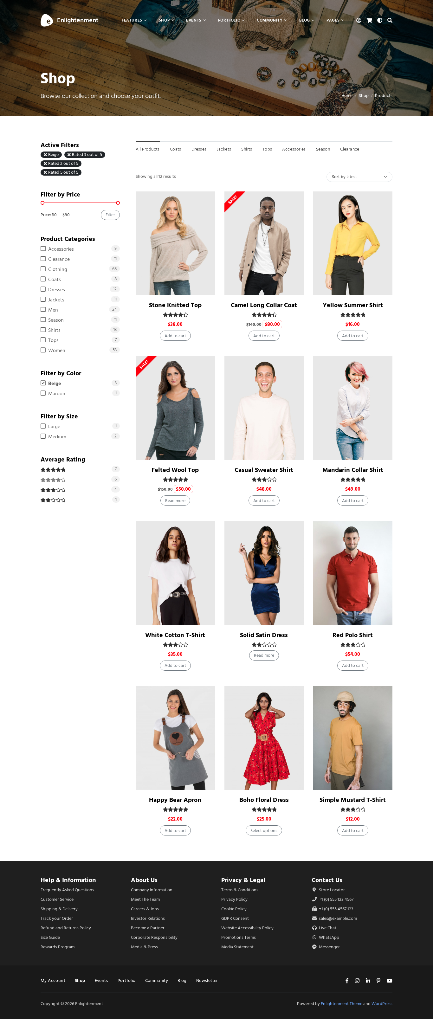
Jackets (224, 149)
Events (101, 980)
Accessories (294, 149)
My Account (53, 980)
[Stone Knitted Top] (175, 243)
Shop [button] (164, 20)
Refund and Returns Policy (66, 928)
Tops (267, 149)
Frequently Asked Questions (67, 890)
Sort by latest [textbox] (344, 177)
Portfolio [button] (229, 20)
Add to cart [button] (175, 336)
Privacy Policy (234, 899)
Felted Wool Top (175, 469)
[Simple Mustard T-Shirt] (352, 738)
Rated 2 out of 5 (63, 163)
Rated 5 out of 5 (63, 172)
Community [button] (269, 20)
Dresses (199, 149)
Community (156, 980)
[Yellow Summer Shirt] (352, 243)
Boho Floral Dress (264, 799)
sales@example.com (338, 918)
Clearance (349, 149)
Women (56, 350)
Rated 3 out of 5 (87, 155)
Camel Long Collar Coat (264, 305)
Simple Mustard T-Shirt (353, 799)
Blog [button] (304, 20)
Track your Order (57, 918)
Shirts (246, 149)
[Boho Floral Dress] (264, 738)
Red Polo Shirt (353, 635)
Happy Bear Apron (175, 799)
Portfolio (127, 980)
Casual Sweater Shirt (264, 469)
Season (323, 149)
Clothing (57, 269)
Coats (175, 149)
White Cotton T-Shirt (175, 635)
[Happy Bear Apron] (175, 738)
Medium (57, 437)
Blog (182, 980)
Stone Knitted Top (175, 305)
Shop (364, 96)
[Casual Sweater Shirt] (264, 408)
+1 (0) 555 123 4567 (335, 899)
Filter (110, 215)
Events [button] (194, 20)
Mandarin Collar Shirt (352, 469)
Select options (263, 831)
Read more (175, 501)
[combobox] (359, 177)
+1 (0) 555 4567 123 (335, 909)
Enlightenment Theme (341, 1004)
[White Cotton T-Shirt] (175, 573)
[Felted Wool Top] (175, 408)
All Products (148, 149)
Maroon (56, 393)
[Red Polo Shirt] (352, 573)
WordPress (382, 1004)
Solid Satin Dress (264, 635)
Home (346, 96)
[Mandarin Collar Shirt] (352, 408)
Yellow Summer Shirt (353, 305)
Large (54, 426)
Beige (53, 155)
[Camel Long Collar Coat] (264, 243)
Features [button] (132, 20)
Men (53, 310)
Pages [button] (333, 20)
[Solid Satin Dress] (264, 573)
